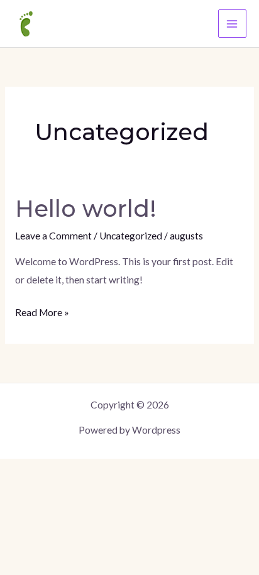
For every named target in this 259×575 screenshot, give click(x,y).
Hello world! (86, 208)
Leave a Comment (53, 235)
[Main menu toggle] (232, 23)
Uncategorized (130, 235)
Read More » (42, 311)
